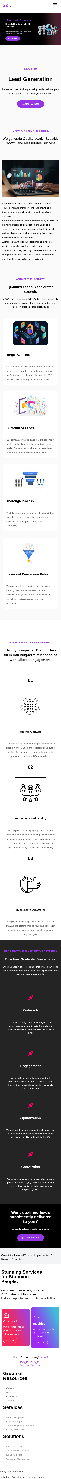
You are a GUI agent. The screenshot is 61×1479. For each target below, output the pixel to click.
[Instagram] (33, 1363)
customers (23, 229)
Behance (42, 1477)
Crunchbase (18, 1477)
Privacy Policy (45, 1298)
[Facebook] (22, 1363)
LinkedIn (4, 1477)
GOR (6, 299)
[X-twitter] (38, 1363)
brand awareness (34, 220)
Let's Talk (10, 1340)
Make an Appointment (15, 1298)
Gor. (6, 5)
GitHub (31, 1477)
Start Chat (40, 1342)
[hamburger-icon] (55, 5)
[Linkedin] (27, 1363)
